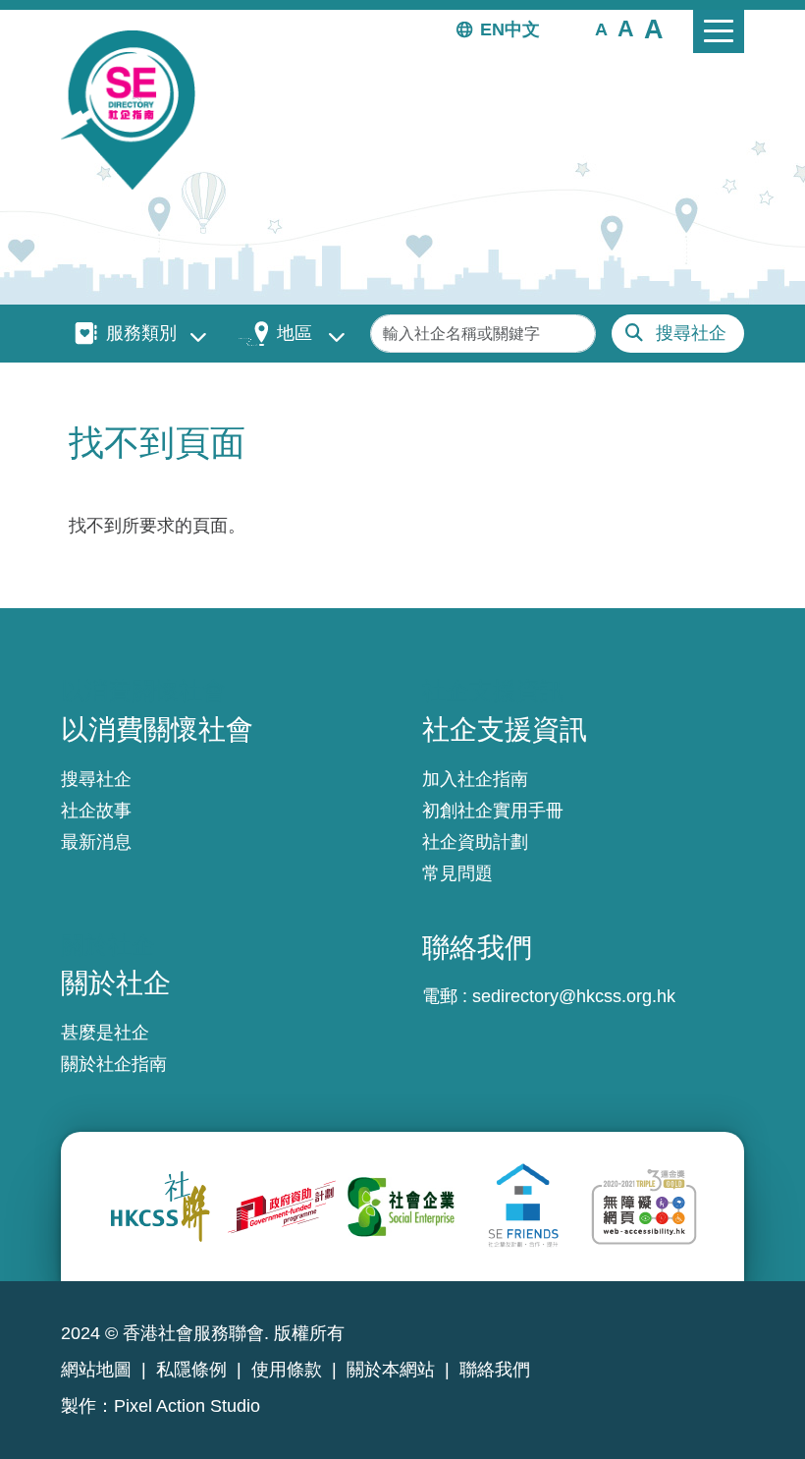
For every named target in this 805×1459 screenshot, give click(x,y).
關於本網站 (391, 1369)
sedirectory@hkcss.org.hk (573, 996)
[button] (601, 28)
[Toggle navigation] (718, 31)
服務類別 (141, 333)
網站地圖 (96, 1369)
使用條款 (286, 1369)
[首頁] (136, 110)
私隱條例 (191, 1369)
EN (492, 29)
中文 (522, 29)
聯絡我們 (494, 1369)
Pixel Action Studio (187, 1406)
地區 (294, 333)
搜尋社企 (691, 333)
